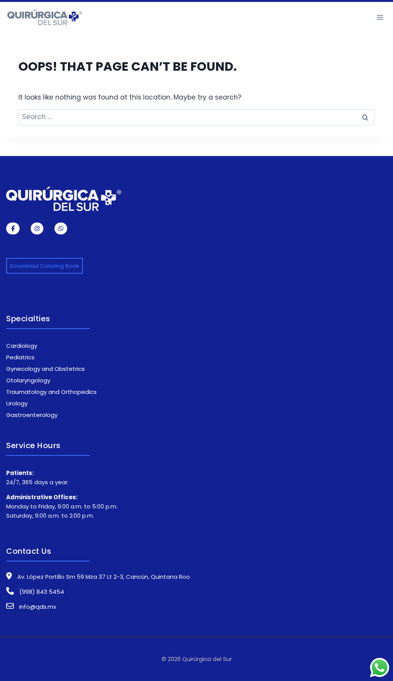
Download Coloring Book (44, 266)
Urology (17, 403)
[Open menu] (380, 17)
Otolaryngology (28, 380)
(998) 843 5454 (41, 592)
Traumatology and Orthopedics (51, 392)
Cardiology (21, 346)
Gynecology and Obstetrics (45, 369)
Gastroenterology (32, 415)
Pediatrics (20, 357)
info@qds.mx (37, 607)
